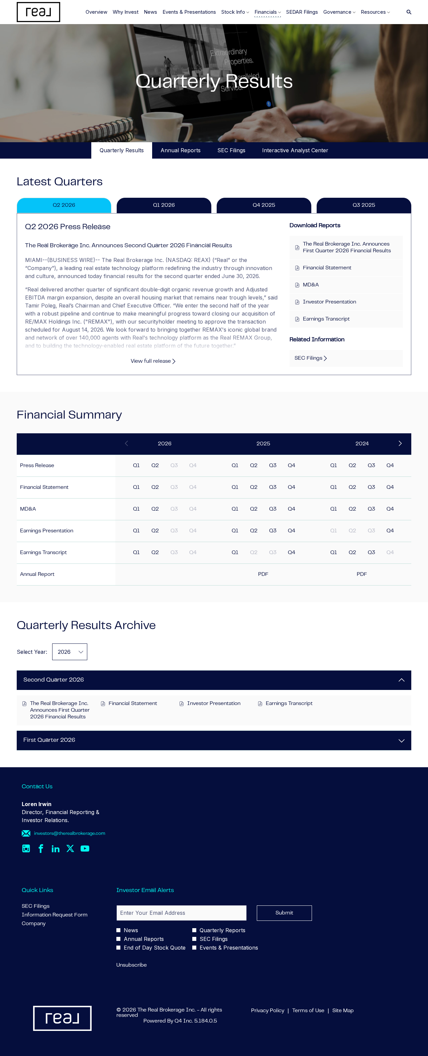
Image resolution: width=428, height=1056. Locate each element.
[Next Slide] (400, 444)
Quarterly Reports (222, 930)
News (131, 930)
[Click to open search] (407, 12)
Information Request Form (62, 915)
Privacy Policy (267, 1011)
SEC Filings (45, 906)
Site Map (343, 1011)
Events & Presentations (229, 947)
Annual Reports (144, 939)
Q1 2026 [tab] (164, 205)
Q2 (155, 465)
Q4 (291, 465)
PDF (263, 574)
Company (43, 924)
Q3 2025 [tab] (364, 205)
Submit (284, 913)
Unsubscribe (131, 965)
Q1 (136, 465)
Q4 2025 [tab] (264, 205)
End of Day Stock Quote (155, 947)
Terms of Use (308, 1011)
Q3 (273, 465)
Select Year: (32, 651)
